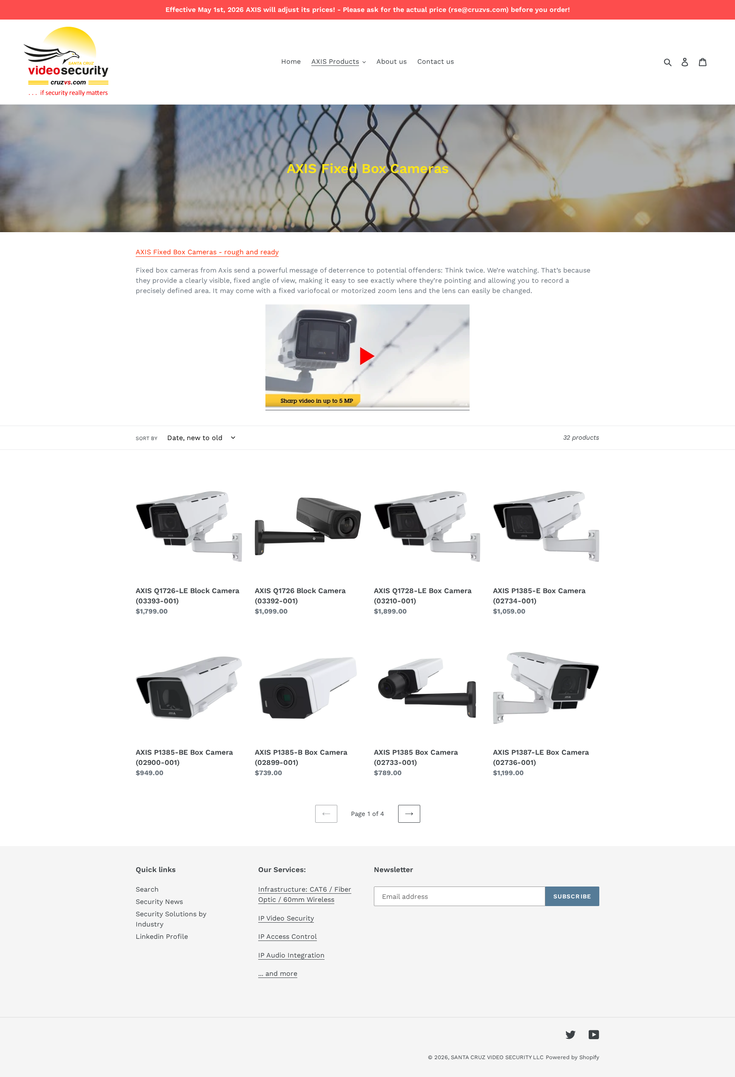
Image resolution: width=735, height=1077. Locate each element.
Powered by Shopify (572, 1057)
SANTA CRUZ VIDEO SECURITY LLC (497, 1057)
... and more (277, 973)
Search (147, 889)
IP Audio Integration (291, 955)
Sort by (146, 438)
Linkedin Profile (162, 936)
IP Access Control (287, 936)
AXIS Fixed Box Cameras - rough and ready (207, 252)
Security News (159, 902)
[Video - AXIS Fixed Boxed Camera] (367, 405)
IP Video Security (286, 918)
